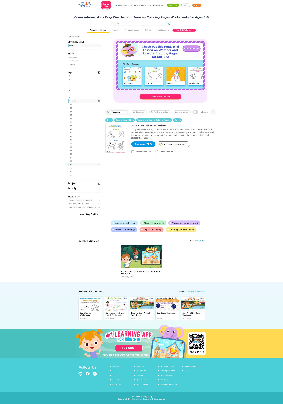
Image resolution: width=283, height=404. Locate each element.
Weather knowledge (125, 229)
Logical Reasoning (152, 229)
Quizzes (148, 30)
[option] (141, 261)
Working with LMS (167, 366)
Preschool (73, 57)
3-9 (71, 122)
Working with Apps (168, 371)
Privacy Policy (146, 396)
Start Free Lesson (160, 96)
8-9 (71, 175)
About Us (116, 380)
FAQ (186, 371)
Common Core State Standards (81, 200)
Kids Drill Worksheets (184, 30)
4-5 (71, 126)
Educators (122, 5)
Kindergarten (74, 61)
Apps (114, 371)
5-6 (71, 143)
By (108, 112)
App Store (140, 366)
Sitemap (140, 375)
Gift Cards (159, 5)
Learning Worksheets (196, 291)
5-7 (71, 147)
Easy (71, 45)
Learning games (163, 30)
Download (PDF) (143, 144)
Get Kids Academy (167, 375)
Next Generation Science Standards (82, 207)
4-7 (71, 133)
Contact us (116, 384)
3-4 (71, 104)
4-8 (71, 136)
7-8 (71, 168)
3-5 (71, 108)
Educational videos (131, 30)
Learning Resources (140, 5)
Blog (114, 375)
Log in (186, 5)
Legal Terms (135, 396)
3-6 (71, 111)
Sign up (196, 5)
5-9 (71, 154)
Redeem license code (169, 384)
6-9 (71, 164)
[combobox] (118, 112)
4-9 (71, 140)
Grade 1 (72, 64)
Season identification (125, 222)
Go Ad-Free (173, 5)
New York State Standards (79, 204)
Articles (201, 241)
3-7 (71, 115)
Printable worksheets (98, 30)
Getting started (142, 384)
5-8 (71, 150)
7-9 (71, 172)
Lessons (115, 30)
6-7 (71, 157)
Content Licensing (192, 366)
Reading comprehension (182, 229)
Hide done (204, 112)
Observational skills (154, 222)
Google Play (141, 371)
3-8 (71, 118)
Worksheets (116, 366)
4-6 (71, 129)
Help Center (141, 380)
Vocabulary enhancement (185, 222)
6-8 (71, 161)
